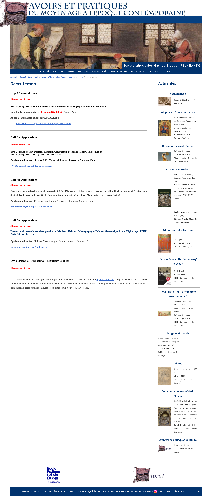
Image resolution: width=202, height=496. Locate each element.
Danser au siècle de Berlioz (178, 146)
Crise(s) (177, 363)
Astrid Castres (180, 174)
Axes (71, 71)
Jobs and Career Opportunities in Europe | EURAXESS (43, 123)
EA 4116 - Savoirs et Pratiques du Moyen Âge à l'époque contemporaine (80, 491)
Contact (167, 71)
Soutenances (178, 93)
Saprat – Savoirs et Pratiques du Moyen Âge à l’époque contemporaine (51, 77)
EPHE (148, 491)
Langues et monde (178, 333)
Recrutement (135, 491)
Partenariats (138, 71)
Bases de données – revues (109, 71)
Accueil (45, 71)
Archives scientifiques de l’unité (178, 440)
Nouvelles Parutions (178, 169)
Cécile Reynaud (181, 212)
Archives (83, 71)
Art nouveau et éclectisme (178, 230)
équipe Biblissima (105, 279)
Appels (154, 71)
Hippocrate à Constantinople (178, 112)
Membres (59, 71)
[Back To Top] (199, 491)
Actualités (167, 83)
